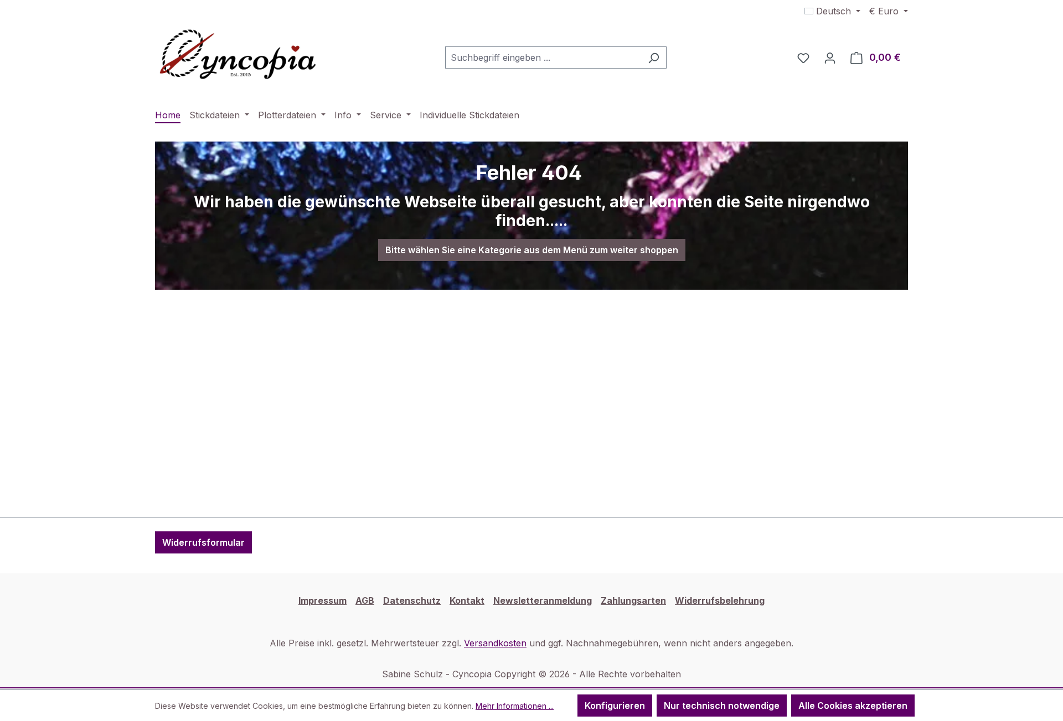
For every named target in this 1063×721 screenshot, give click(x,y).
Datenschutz (412, 600)
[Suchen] (654, 57)
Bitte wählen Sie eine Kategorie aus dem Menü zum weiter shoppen (531, 249)
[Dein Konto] (830, 57)
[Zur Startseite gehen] (238, 55)
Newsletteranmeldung (542, 600)
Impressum (322, 600)
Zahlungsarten (633, 600)
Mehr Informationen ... (515, 705)
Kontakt (467, 600)
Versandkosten (495, 643)
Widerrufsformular (203, 542)
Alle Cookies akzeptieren (852, 705)
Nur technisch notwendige (722, 705)
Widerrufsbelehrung (720, 600)
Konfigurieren (615, 705)
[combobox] (543, 57)
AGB (364, 600)
